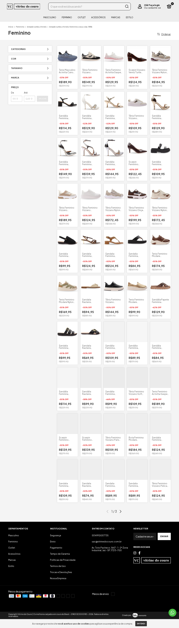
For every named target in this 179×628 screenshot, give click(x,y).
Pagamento (56, 547)
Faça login (154, 5)
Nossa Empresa (58, 578)
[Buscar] (127, 6)
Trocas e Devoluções (61, 572)
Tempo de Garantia (60, 554)
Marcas (115, 17)
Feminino (67, 17)
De (12, 92)
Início (10, 27)
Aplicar (42, 99)
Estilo (129, 17)
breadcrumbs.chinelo (36, 27)
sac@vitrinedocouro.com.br (106, 541)
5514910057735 (100, 535)
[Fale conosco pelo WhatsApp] (172, 613)
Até (26, 92)
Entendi (141, 624)
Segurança (55, 535)
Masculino (49, 17)
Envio (53, 541)
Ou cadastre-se (152, 7)
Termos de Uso (58, 566)
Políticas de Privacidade (63, 560)
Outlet (82, 17)
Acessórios (98, 17)
